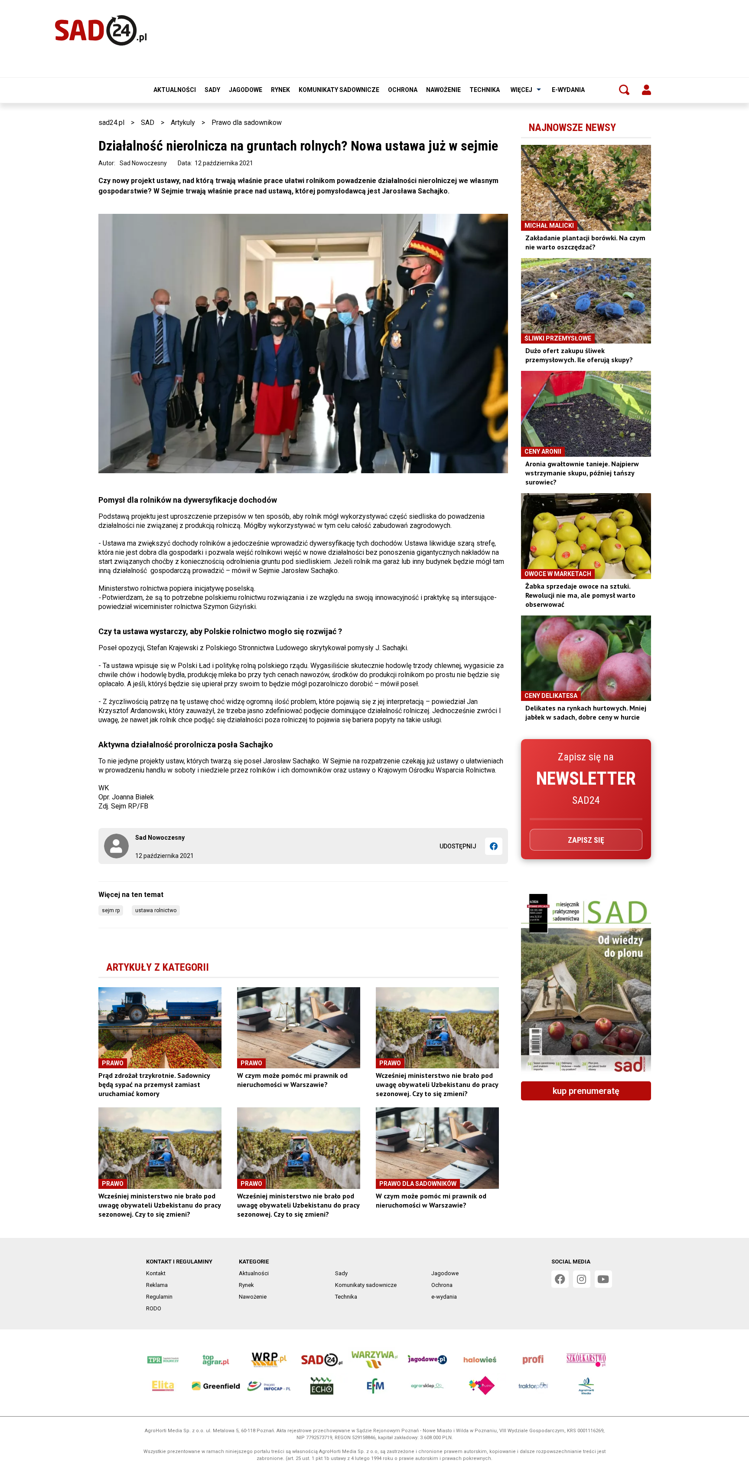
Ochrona (402, 89)
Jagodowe (245, 89)
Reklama (157, 1285)
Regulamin (159, 1296)
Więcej (521, 89)
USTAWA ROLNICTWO (155, 910)
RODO (153, 1308)
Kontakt (156, 1273)
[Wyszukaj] (624, 90)
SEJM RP (111, 910)
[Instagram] (581, 1279)
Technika (484, 89)
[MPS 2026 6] (586, 984)
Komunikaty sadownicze (339, 89)
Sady (212, 89)
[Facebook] (493, 846)
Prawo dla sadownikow (247, 122)
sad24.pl (111, 122)
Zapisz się (586, 840)
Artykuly (183, 122)
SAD (147, 122)
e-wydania (568, 89)
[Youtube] (603, 1279)
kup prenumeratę (586, 1091)
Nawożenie (443, 89)
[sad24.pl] (101, 30)
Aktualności (174, 89)
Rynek (280, 89)
